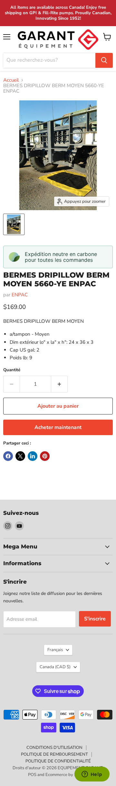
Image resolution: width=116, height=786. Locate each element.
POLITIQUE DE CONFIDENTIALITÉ (58, 761)
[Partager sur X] (20, 456)
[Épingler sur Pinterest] (45, 456)
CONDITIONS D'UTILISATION (54, 747)
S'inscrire (95, 618)
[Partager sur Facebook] (8, 456)
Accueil (11, 80)
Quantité (11, 370)
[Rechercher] (104, 60)
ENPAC (20, 294)
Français (55, 650)
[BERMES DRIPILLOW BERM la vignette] (14, 224)
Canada (55, 667)
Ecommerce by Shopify (66, 775)
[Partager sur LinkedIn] (32, 456)
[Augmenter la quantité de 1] (59, 384)
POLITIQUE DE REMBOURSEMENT (54, 754)
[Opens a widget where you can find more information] (92, 775)
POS (32, 775)
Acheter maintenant (58, 427)
